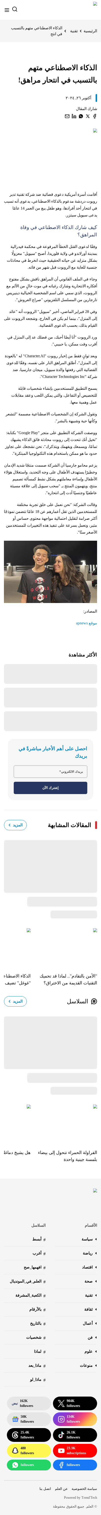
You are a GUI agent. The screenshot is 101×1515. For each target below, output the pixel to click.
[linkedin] (74, 116)
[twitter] (87, 116)
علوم (89, 1351)
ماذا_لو (38, 1380)
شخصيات (36, 1337)
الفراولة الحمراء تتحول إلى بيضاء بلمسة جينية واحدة (67, 1156)
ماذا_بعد (37, 1365)
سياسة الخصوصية (84, 1489)
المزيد (18, 825)
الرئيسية (90, 31)
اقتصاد (87, 1267)
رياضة (88, 1253)
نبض (22, 1403)
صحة (89, 1281)
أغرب (39, 1253)
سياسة (87, 1239)
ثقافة (88, 1309)
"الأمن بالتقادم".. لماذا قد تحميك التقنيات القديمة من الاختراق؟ (68, 979)
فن (90, 1337)
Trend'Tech (89, 1497)
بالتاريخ (38, 1323)
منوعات (86, 1365)
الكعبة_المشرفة (30, 1295)
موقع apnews (86, 623)
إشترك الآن (50, 788)
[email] (67, 116)
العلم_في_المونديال (28, 1281)
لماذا (40, 1351)
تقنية (74, 31)
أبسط (39, 1239)
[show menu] (7, 10)
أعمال (88, 1323)
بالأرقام (37, 1309)
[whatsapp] (80, 116)
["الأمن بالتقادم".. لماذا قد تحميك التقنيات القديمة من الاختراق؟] (64, 947)
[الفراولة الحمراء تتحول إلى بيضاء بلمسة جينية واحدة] (64, 1123)
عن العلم (61, 1489)
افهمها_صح (35, 1267)
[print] (94, 116)
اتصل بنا (45, 1489)
